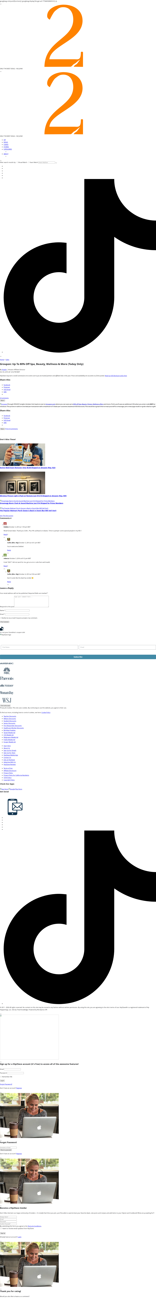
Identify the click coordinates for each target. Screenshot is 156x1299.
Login (19, 1237)
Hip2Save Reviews (10, 764)
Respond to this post (7, 607)
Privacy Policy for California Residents (16, 775)
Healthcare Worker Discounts (14, 728)
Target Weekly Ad (9, 733)
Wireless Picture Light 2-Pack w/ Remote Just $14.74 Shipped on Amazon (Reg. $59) (33, 496)
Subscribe (78, 657)
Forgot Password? (6, 1084)
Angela (4, 370)
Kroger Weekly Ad (10, 742)
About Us (7, 748)
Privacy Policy (8, 773)
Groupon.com (50, 404)
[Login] (0, 356)
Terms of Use (8, 768)
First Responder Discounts (13, 726)
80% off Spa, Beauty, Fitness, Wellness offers (88, 404)
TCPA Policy (7, 778)
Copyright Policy (9, 780)
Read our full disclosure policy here (116, 376)
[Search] (0, 71)
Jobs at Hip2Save (9, 760)
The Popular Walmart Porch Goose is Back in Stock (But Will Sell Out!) (28, 510)
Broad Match (22, 162)
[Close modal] (0, 1092)
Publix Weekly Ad (9, 740)
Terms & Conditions (34, 1226)
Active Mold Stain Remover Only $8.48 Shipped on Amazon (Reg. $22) (27, 468)
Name (2, 610)
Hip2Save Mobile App (11, 755)
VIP (5, 140)
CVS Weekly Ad (9, 735)
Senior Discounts (9, 723)
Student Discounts (10, 721)
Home (2, 360)
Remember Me (7, 1077)
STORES (6, 147)
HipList (2, 400)
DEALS (6, 142)
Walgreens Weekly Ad (11, 737)
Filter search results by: (8, 162)
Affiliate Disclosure (10, 771)
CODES (6, 145)
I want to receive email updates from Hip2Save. (18, 1228)
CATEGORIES (8, 149)
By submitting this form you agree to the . (21, 1226)
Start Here (7, 746)
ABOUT (6, 154)
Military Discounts (10, 719)
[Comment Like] (4, 537)
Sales (7, 360)
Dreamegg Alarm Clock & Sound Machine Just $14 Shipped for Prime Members (31, 503)
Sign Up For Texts (9, 753)
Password (3, 1073)
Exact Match (34, 162)
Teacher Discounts (10, 716)
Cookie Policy (45, 713)
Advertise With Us (10, 762)
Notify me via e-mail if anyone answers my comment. (20, 618)
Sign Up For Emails (10, 750)
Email (2, 614)
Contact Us (7, 757)
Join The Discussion (6, 516)
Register (19, 1088)
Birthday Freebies (10, 730)
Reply (5, 534)
